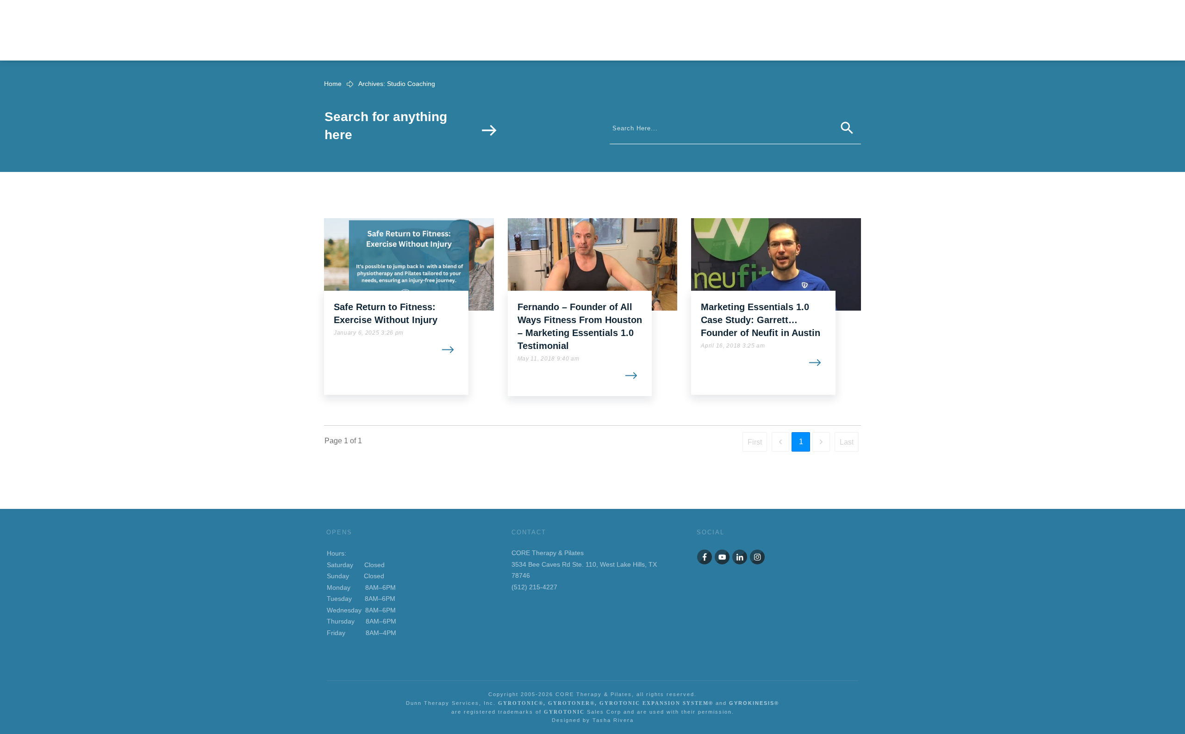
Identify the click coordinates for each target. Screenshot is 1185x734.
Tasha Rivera (613, 720)
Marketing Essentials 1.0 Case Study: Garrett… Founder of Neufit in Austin (760, 320)
